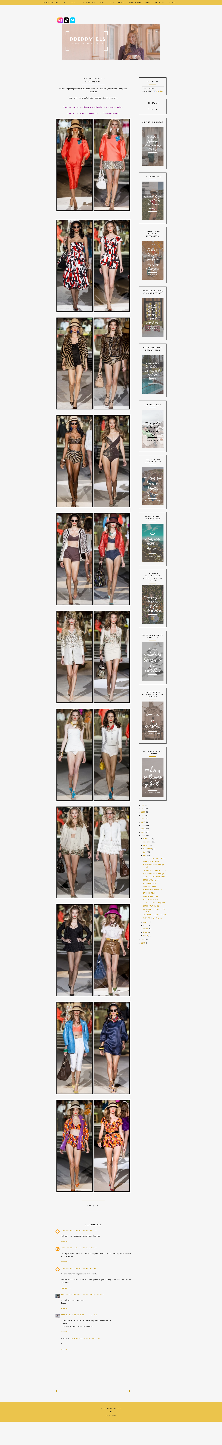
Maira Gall (111, 1415)
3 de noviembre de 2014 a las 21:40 (85, 1338)
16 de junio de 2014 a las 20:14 (83, 1248)
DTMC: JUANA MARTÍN (151, 880)
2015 (143, 832)
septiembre (147, 848)
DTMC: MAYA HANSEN (151, 906)
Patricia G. (66, 1315)
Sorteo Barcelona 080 (151, 861)
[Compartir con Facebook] (93, 1206)
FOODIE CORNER (88, 2)
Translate (159, 91)
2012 (143, 943)
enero (145, 935)
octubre (146, 845)
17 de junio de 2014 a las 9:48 (83, 1268)
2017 (143, 825)
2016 (143, 829)
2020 (143, 815)
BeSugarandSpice (68, 1294)
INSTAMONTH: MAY (150, 899)
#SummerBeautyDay (151, 896)
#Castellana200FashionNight (153, 873)
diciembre (147, 838)
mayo (145, 922)
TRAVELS (102, 2)
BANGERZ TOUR (149, 893)
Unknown (65, 1230)
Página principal (50, 2)
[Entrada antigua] (130, 1391)
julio (145, 852)
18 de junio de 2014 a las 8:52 (84, 1315)
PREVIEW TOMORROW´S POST (154, 870)
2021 (143, 812)
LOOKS (65, 2)
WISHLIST (121, 2)
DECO (112, 2)
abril (145, 925)
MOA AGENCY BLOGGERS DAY (154, 915)
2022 (143, 809)
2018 (143, 822)
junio (145, 855)
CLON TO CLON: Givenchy (153, 918)
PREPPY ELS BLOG (114, 1408)
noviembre (147, 842)
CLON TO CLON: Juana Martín (154, 877)
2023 (143, 805)
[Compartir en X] (90, 1206)
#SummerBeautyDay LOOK (153, 890)
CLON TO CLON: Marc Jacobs (154, 903)
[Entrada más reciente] (56, 1391)
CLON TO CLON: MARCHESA (154, 858)
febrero (146, 932)
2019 (143, 819)
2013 (143, 940)
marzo (146, 929)
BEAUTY (74, 2)
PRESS (147, 2)
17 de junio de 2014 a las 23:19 (90, 1294)
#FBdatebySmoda (149, 883)
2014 (143, 835)
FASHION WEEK (135, 2)
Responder (66, 1241)
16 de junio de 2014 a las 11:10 (83, 1230)
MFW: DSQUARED (149, 886)
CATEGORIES (159, 2)
